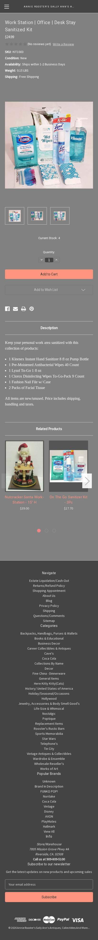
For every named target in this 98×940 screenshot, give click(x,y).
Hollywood (49, 698)
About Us (49, 595)
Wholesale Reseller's (49, 763)
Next (87, 480)
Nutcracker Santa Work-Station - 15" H (24, 500)
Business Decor (49, 643)
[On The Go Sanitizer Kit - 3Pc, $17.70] (68, 466)
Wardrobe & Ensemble (49, 758)
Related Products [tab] (49, 428)
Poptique (49, 718)
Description (49, 328)
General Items (49, 678)
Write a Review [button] (63, 44)
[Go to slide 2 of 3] (46, 530)
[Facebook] (7, 308)
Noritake (49, 796)
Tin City (49, 748)
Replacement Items (49, 723)
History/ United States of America (49, 688)
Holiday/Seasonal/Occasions (49, 693)
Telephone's (49, 743)
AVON (49, 816)
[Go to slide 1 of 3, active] (39, 530)
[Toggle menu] (6, 6)
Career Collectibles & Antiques (49, 648)
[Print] (23, 308)
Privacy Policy (49, 606)
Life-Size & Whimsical (49, 708)
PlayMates (49, 821)
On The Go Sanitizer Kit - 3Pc (68, 500)
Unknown (49, 781)
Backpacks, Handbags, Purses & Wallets (49, 633)
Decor (49, 668)
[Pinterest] (31, 308)
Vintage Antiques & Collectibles (49, 753)
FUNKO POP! (49, 791)
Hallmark (49, 826)
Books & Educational (49, 638)
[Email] (15, 308)
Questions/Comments (49, 616)
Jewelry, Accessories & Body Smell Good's (49, 703)
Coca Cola (49, 658)
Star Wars (49, 738)
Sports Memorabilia (49, 733)
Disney (49, 811)
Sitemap (49, 621)
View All (49, 831)
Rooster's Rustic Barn (49, 728)
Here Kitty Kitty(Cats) (49, 683)
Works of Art (49, 769)
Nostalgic (49, 713)
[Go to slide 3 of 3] (54, 530)
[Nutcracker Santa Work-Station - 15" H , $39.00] (24, 466)
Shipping (49, 611)
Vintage (49, 806)
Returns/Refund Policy (49, 585)
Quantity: (49, 252)
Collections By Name (49, 663)
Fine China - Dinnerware (49, 673)
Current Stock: (49, 238)
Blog (49, 601)
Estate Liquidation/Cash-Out (49, 580)
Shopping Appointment (49, 590)
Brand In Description (49, 786)
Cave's (49, 653)
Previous (6, 480)
